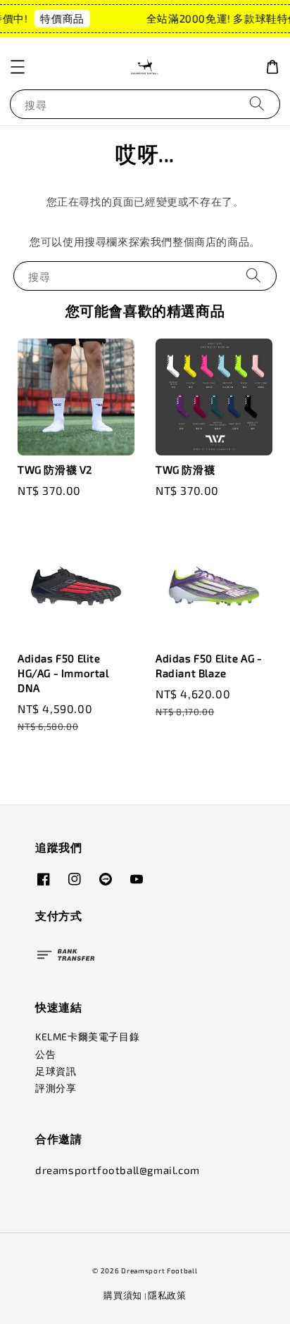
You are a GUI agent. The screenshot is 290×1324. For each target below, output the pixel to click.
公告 (45, 1054)
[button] (17, 66)
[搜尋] (256, 104)
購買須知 (122, 1295)
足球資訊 (55, 1071)
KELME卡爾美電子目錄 (87, 1036)
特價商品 (60, 18)
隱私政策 (167, 1295)
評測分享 (55, 1088)
